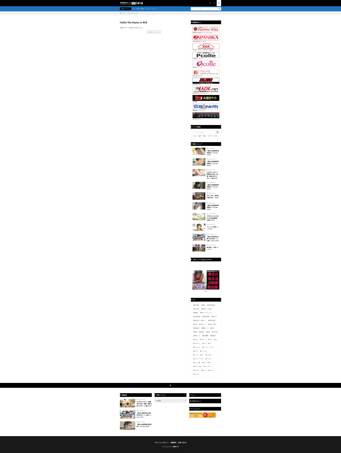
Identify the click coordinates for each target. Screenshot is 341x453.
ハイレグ (209, 358)
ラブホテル (197, 347)
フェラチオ (204, 351)
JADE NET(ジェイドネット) (200, 93)
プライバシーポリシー (162, 442)
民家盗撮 (197, 328)
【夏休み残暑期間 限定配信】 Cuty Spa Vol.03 (213, 163)
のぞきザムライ (197, 119)
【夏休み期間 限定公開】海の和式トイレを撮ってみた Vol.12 (144, 415)
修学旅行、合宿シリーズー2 (213, 248)
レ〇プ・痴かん (207, 343)
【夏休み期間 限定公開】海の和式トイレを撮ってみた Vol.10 (213, 238)
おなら (204, 370)
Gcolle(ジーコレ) (197, 67)
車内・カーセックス (206, 312)
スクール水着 (198, 366)
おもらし (197, 370)
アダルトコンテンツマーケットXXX (202, 50)
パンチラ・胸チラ (199, 355)
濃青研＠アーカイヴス (199, 110)
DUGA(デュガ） (197, 84)
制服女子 (214, 335)
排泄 (213, 328)
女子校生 (215, 332)
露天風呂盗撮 (212, 305)
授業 (196, 332)
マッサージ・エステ (208, 347)
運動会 (196, 312)
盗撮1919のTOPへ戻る (153, 32)
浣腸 (196, 324)
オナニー (153, 8)
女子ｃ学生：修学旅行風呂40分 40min (213, 196)
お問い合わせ (182, 442)
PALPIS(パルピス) (197, 76)
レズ (217, 339)
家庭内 (202, 332)
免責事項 (173, 442)
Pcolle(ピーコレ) (197, 58)
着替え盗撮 (212, 320)
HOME (123, 13)
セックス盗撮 (207, 362)
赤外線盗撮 (197, 316)
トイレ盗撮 (197, 362)
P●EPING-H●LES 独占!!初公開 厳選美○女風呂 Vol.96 (212, 218)
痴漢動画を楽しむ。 (197, 401)
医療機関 (206, 335)
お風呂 (138, 8)
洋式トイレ (203, 324)
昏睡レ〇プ (205, 328)
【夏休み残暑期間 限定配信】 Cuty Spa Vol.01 (213, 187)
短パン (204, 320)
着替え (143, 8)
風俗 (204, 305)
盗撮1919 (176, 446)
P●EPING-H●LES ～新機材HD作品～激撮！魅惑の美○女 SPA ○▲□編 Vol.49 (212, 175)
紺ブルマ (215, 316)
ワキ (211, 339)
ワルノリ (204, 339)
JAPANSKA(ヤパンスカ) (199, 41)
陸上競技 (197, 309)
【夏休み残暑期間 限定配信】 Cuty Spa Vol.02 (213, 207)
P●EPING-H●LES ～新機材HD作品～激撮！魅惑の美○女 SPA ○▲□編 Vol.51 (144, 404)
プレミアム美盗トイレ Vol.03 (213, 228)
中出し (196, 339)
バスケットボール (199, 358)
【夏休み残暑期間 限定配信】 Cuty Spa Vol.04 (213, 153)
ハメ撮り (209, 355)
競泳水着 (197, 320)
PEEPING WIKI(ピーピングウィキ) (202, 32)
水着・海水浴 (213, 324)
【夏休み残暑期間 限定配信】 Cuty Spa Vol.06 (144, 425)
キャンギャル (208, 366)
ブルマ (196, 351)
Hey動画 (195, 101)
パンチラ (148, 8)
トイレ (133, 8)
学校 (209, 332)
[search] (219, 8)
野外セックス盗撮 (207, 309)
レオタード (197, 343)
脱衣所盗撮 (206, 316)
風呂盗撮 (197, 305)
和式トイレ (197, 335)
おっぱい (197, 374)
